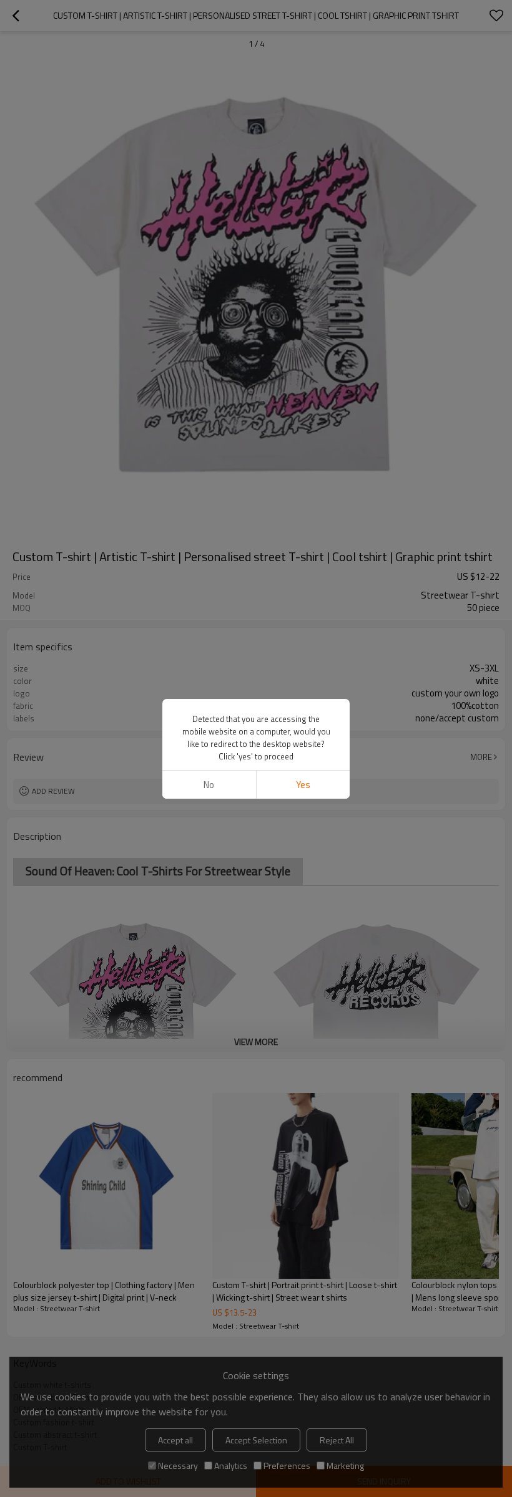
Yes (303, 784)
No (209, 784)
